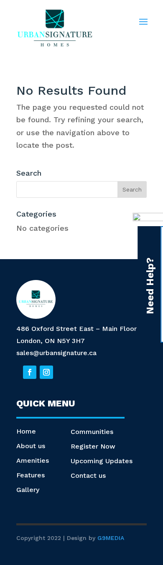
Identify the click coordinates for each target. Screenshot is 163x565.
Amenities (32, 460)
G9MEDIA (110, 538)
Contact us (88, 475)
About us (30, 446)
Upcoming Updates (101, 461)
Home (26, 431)
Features (30, 475)
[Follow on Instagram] (46, 372)
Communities (92, 432)
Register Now (93, 446)
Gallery (27, 490)
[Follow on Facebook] (29, 372)
